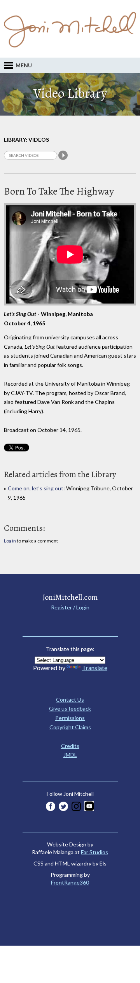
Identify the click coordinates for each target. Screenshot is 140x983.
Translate (94, 667)
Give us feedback (70, 708)
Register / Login (70, 607)
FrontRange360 (70, 882)
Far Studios (94, 852)
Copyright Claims (70, 727)
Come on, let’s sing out (35, 488)
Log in (10, 541)
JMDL (70, 754)
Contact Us (70, 699)
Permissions (70, 717)
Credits (70, 746)
